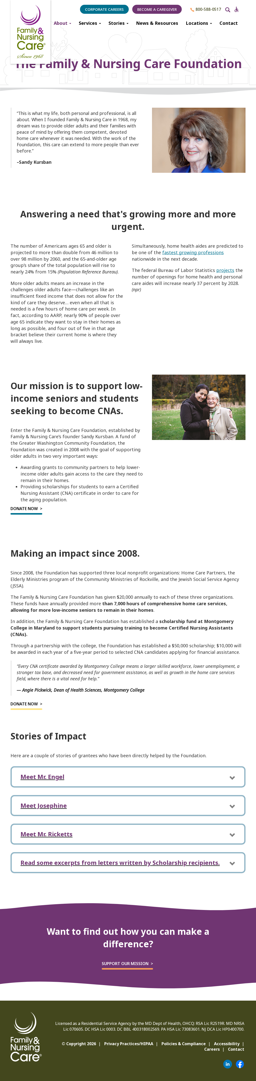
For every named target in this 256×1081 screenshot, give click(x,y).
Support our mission (125, 963)
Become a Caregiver (157, 9)
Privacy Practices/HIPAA (128, 1043)
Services (88, 23)
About (61, 23)
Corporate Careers (104, 9)
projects (225, 270)
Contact (229, 23)
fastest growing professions (193, 252)
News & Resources (157, 23)
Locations (198, 23)
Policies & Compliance (184, 1043)
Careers (212, 1049)
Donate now (24, 508)
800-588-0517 (207, 9)
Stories (117, 23)
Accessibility (227, 1043)
